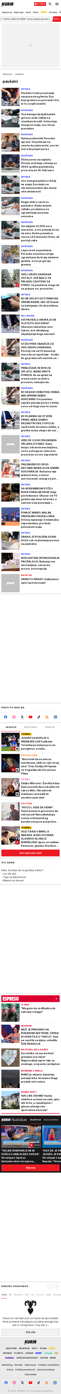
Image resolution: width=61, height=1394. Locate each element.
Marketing (7, 1364)
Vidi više (31, 1332)
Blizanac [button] (18, 1294)
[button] (57, 1286)
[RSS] (47, 717)
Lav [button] (33, 1294)
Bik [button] (10, 1294)
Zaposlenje (30, 1374)
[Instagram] (14, 717)
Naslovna (7, 74)
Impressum (30, 1364)
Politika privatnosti (25, 1369)
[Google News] (55, 717)
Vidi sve (30, 1167)
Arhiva (10, 1369)
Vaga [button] (48, 1294)
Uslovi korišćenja (46, 1369)
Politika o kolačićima (48, 1364)
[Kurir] (7, 4)
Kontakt (19, 1364)
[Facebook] (5, 717)
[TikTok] (39, 717)
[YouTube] (30, 717)
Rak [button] (27, 1294)
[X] (22, 717)
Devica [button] (40, 1294)
